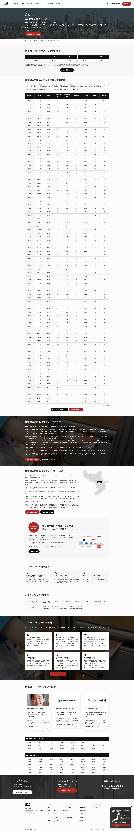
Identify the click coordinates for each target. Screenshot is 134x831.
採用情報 (80, 821)
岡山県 (61, 769)
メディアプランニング (53, 810)
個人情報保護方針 (29, 829)
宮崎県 (29, 772)
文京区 (29, 748)
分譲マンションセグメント (54, 821)
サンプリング (51, 814)
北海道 (29, 759)
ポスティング (51, 807)
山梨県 (82, 764)
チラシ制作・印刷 (52, 817)
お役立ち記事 (81, 807)
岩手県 (51, 759)
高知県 (29, 769)
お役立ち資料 (50, 3)
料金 (23, 3)
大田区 (72, 742)
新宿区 (51, 745)
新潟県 (104, 761)
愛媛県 (104, 767)
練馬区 (93, 748)
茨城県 (29, 761)
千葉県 (51, 761)
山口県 (72, 769)
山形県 (82, 759)
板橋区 (51, 742)
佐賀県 (40, 772)
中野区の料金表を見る (47, 459)
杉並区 (61, 745)
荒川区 (40, 742)
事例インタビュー (39, 3)
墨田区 (72, 745)
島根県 (82, 769)
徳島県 (40, 769)
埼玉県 (61, 761)
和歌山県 (83, 767)
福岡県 (104, 769)
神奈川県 (83, 761)
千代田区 (62, 748)
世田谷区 (83, 745)
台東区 (93, 745)
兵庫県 (72, 767)
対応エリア (29, 3)
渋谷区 (40, 745)
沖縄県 (93, 772)
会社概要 (58, 3)
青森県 (40, 759)
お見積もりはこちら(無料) (33, 34)
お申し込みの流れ (67, 817)
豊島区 (72, 748)
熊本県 (51, 772)
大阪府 (51, 767)
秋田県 (61, 759)
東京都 (72, 761)
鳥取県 (51, 769)
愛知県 (93, 764)
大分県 (72, 772)
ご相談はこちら (34, 551)
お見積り (96, 807)
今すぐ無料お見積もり (76, 409)
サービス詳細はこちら (76, 674)
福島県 (93, 759)
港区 (40, 748)
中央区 (104, 745)
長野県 (51, 764)
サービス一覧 (15, 3)
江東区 (104, 742)
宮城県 (72, 759)
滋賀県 (104, 764)
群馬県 (40, 761)
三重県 (40, 767)
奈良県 (61, 767)
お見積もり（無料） (67, 790)
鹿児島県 (83, 772)
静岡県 (29, 764)
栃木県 (104, 759)
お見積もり (126, 4)
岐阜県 (61, 764)
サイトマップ (37, 829)
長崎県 (61, 772)
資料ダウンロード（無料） (22, 792)
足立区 (29, 742)
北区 (93, 742)
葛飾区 (82, 742)
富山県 (93, 761)
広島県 (93, 769)
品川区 (29, 745)
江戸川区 (62, 742)
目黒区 (51, 748)
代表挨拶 (80, 817)
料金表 (65, 810)
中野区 (82, 748)
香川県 (93, 767)
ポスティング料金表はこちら (59, 409)
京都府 (29, 767)
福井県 (72, 764)
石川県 (40, 764)
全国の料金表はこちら (67, 70)
